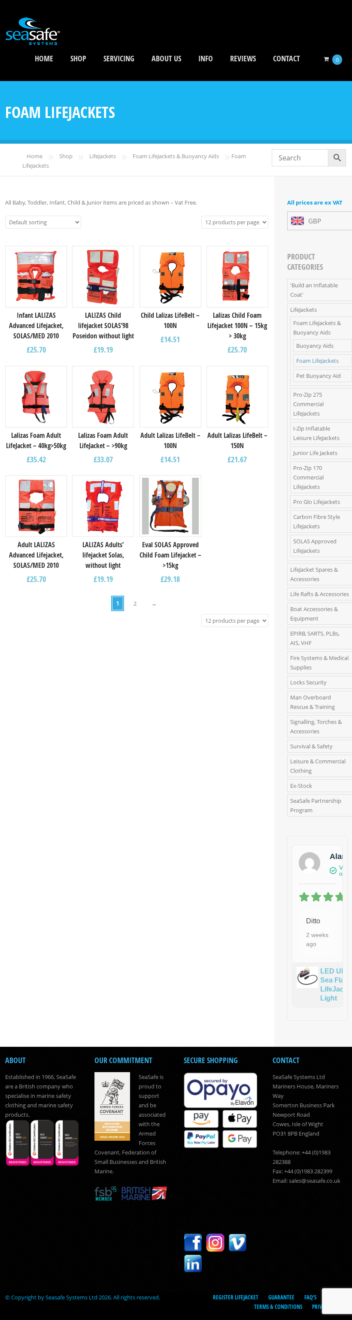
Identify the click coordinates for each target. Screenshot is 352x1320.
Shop (78, 58)
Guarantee (281, 1297)
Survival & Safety (311, 746)
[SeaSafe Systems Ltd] (32, 39)
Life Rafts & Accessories (319, 594)
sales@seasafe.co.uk (314, 1180)
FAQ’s (310, 1297)
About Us (166, 58)
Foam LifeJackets (317, 361)
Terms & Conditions (278, 1307)
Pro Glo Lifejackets (316, 502)
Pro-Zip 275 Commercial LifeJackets (308, 404)
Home (44, 58)
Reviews (243, 58)
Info (205, 58)
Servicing (118, 58)
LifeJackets (102, 156)
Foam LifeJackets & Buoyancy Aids (176, 156)
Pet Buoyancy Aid (318, 376)
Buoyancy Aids (315, 346)
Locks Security (308, 682)
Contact (286, 58)
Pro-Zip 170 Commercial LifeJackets (308, 477)
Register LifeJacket (235, 1297)
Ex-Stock (301, 786)
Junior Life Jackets (315, 453)
